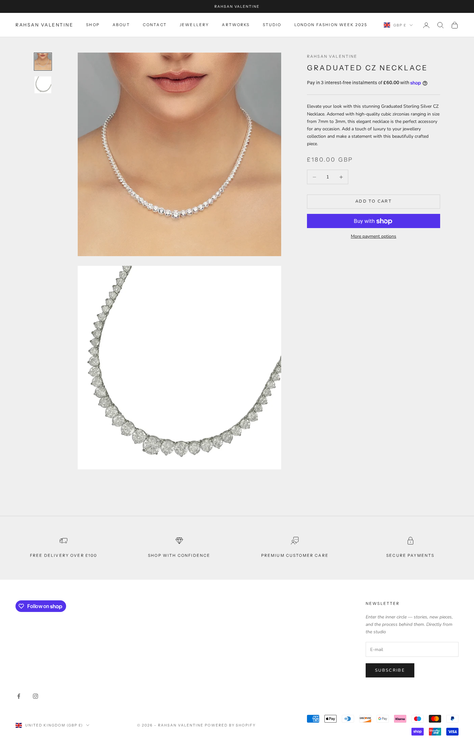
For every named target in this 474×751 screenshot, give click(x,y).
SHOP (93, 25)
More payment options (373, 237)
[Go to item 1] (43, 62)
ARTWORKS (236, 25)
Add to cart (373, 202)
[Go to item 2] (43, 85)
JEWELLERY (194, 25)
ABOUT (121, 25)
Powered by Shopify (230, 725)
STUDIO (272, 25)
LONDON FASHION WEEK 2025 (331, 25)
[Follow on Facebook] (18, 696)
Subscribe (390, 670)
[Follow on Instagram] (35, 696)
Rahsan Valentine (332, 56)
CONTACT (155, 25)
